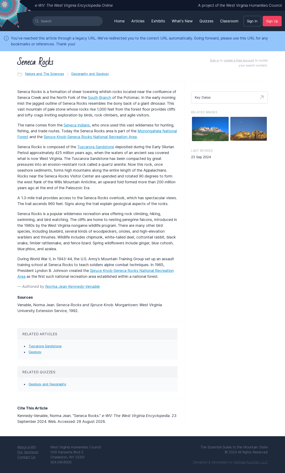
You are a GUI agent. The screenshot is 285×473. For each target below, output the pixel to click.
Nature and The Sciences (44, 74)
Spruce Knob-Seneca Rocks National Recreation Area (90, 137)
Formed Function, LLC (251, 462)
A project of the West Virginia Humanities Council (240, 5)
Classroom (229, 21)
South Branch (99, 97)
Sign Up (272, 21)
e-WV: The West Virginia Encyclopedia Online (74, 5)
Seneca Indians (77, 125)
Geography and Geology (90, 74)
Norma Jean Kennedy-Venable (72, 286)
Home (119, 21)
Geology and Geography (47, 384)
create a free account (239, 60)
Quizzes (206, 21)
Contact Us (26, 457)
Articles (138, 21)
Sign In (252, 21)
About (26, 447)
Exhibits (158, 21)
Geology (35, 352)
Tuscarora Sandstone (95, 147)
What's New (182, 21)
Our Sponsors (27, 452)
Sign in (214, 60)
